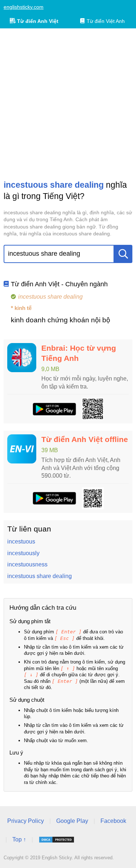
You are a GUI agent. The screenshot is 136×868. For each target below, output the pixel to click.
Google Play (72, 821)
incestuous (21, 541)
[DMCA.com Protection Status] (56, 839)
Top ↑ (19, 839)
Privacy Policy (25, 821)
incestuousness (27, 564)
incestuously (23, 553)
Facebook (113, 821)
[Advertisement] (68, 104)
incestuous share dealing (39, 576)
